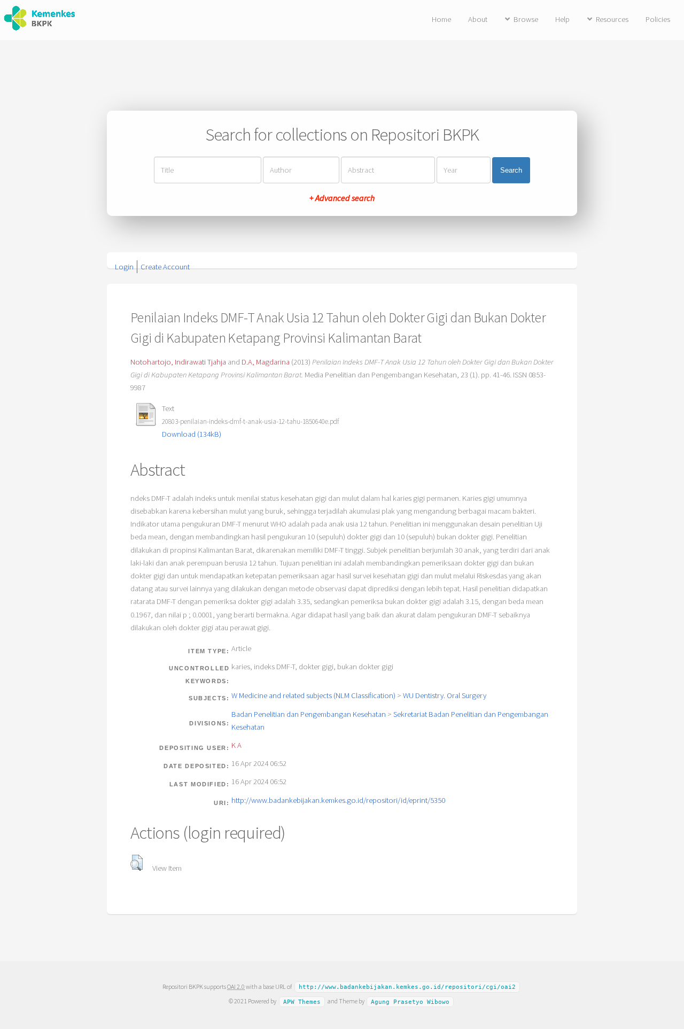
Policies (658, 19)
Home (441, 19)
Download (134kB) (191, 434)
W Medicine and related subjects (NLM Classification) (313, 695)
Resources (612, 19)
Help (562, 19)
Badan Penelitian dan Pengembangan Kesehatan (308, 714)
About (477, 19)
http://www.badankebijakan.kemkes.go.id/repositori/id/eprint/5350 (338, 800)
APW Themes (302, 1001)
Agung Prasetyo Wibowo (410, 1001)
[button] (136, 863)
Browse (526, 19)
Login (124, 267)
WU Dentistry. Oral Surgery (444, 695)
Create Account (165, 267)
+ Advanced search (342, 197)
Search (511, 170)
